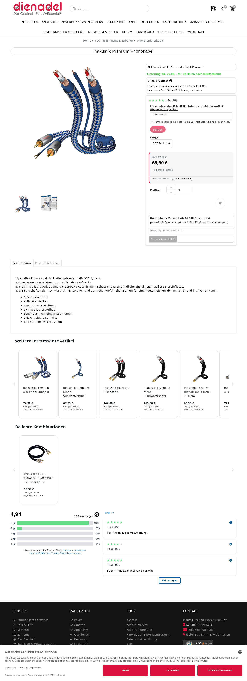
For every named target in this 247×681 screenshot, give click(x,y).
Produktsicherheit (47, 263)
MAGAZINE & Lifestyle (206, 22)
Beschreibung (21, 263)
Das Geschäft (27, 639)
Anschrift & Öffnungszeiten (36, 644)
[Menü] (210, 642)
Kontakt (131, 620)
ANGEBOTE (50, 22)
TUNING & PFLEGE (171, 31)
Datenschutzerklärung (141, 639)
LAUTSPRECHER (174, 22)
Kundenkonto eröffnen (33, 620)
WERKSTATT (196, 31)
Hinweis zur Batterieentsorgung (148, 634)
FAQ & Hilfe (25, 625)
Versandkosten (183, 178)
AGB (129, 644)
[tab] (22, 263)
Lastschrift (81, 644)
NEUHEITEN (30, 22)
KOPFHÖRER (150, 22)
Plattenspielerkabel (150, 40)
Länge (154, 137)
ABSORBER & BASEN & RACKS (82, 22)
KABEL (133, 22)
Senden (158, 129)
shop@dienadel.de (200, 630)
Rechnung (81, 639)
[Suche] (152, 8)
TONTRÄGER (145, 31)
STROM (127, 31)
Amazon (79, 625)
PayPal (78, 620)
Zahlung (23, 634)
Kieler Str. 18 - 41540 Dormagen (207, 634)
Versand (23, 630)
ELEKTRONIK (116, 22)
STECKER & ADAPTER (103, 31)
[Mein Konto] (213, 8)
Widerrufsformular (139, 630)
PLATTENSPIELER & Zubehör (63, 31)
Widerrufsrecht (136, 625)
